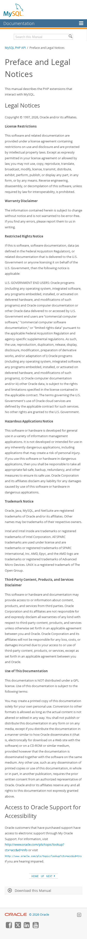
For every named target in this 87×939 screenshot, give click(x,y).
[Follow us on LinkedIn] (26, 927)
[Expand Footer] (79, 915)
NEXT (49, 876)
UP (42, 876)
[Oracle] (16, 915)
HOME (35, 876)
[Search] (70, 36)
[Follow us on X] (18, 927)
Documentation (19, 23)
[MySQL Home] (14, 10)
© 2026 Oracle (39, 915)
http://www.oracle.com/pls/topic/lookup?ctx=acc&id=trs (43, 856)
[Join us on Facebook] (9, 927)
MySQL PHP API (15, 48)
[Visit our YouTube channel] (35, 927)
